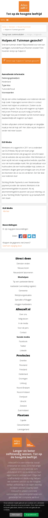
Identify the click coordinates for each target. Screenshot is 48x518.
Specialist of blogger (23, 299)
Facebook (23, 341)
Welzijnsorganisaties (23, 295)
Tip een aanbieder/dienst (23, 281)
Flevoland (23, 365)
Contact (23, 332)
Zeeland (23, 406)
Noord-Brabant (23, 387)
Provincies (23, 355)
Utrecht (23, 401)
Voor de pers (23, 328)
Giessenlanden (23, 425)
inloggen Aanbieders (23, 304)
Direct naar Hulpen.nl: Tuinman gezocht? (22, 61)
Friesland (23, 369)
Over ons (23, 314)
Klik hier (6, 211)
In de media (23, 323)
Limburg (23, 383)
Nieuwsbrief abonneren (23, 272)
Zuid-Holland (23, 410)
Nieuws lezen (23, 268)
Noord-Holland (23, 392)
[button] (3, 20)
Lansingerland (23, 429)
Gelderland (23, 374)
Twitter (23, 346)
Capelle (23, 420)
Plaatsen (23, 415)
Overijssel (23, 396)
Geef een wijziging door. (12, 246)
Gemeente (23, 290)
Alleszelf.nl (23, 309)
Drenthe (23, 360)
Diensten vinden (23, 263)
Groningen (23, 378)
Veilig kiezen (23, 318)
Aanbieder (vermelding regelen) (23, 286)
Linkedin (23, 350)
